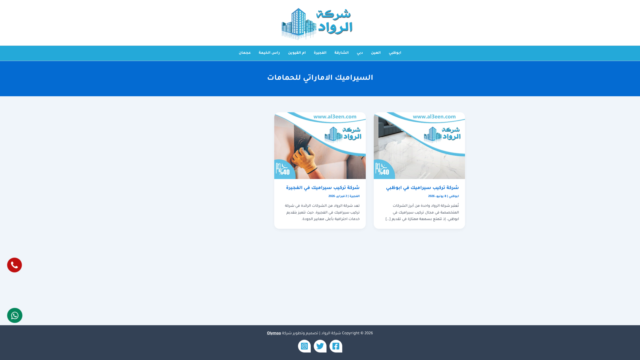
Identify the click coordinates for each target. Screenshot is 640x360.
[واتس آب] (14, 315)
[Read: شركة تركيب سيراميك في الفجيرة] (320, 146)
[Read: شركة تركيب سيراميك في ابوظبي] (419, 146)
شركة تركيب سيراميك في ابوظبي (422, 188)
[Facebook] (336, 346)
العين (376, 53)
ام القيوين (297, 53)
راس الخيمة (269, 53)
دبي (360, 53)
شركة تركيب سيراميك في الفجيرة (323, 188)
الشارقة (341, 53)
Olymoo (274, 334)
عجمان (245, 53)
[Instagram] (304, 346)
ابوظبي (395, 53)
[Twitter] (320, 346)
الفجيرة (320, 53)
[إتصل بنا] (14, 265)
